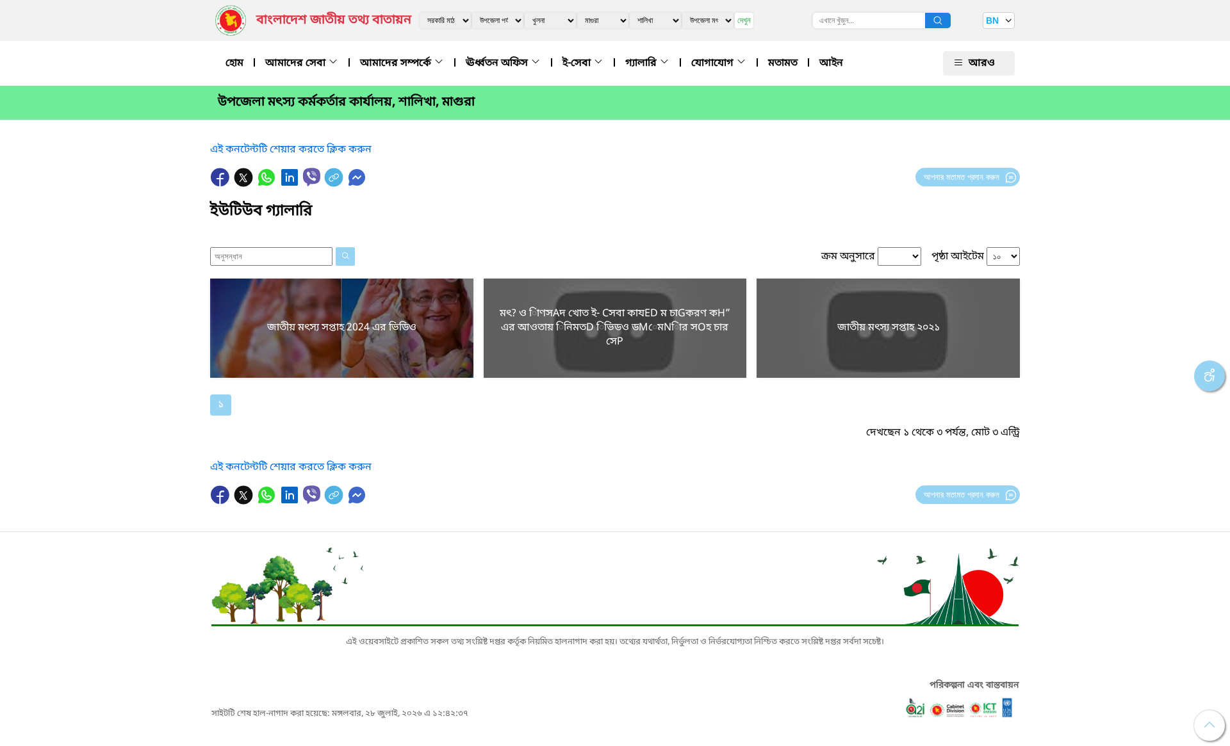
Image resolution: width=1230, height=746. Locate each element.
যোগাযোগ (713, 63)
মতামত (783, 63)
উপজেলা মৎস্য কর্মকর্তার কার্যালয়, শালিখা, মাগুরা (346, 102)
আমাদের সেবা (296, 63)
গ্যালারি (642, 63)
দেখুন (744, 20)
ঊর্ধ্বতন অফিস (498, 63)
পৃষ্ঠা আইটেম (957, 257)
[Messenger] (357, 184)
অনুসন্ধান (938, 20)
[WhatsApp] (267, 184)
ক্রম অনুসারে (848, 257)
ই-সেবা (577, 63)
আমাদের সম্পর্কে (397, 63)
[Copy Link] (335, 184)
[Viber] (311, 177)
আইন (831, 63)
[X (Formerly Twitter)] (244, 184)
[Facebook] (221, 184)
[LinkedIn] (290, 184)
